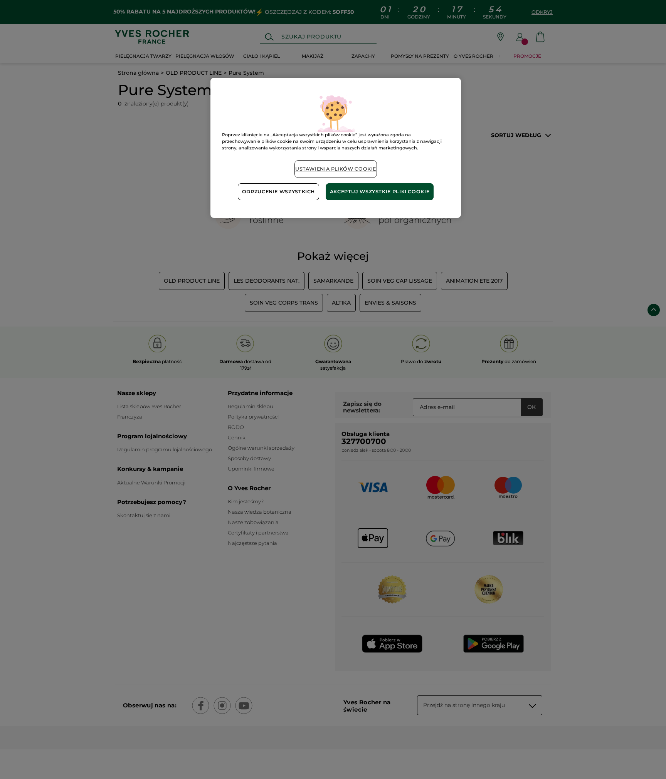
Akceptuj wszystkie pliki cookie (380, 191)
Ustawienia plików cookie (335, 169)
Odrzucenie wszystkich (278, 191)
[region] (335, 148)
